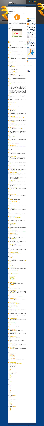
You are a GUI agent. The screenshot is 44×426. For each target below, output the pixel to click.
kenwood (10, 244)
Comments (29, 62)
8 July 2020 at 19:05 (14, 194)
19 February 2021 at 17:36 (15, 252)
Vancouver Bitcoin (11, 219)
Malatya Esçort (11, 404)
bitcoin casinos (24, 231)
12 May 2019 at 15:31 (13, 127)
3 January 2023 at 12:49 (15, 372)
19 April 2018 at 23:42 (12, 57)
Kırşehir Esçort (11, 403)
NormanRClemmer (11, 172)
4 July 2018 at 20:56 (13, 74)
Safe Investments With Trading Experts (18, 363)
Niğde (10, 409)
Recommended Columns (10, 6)
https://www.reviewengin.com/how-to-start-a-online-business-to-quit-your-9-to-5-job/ (17, 117)
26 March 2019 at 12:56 (13, 116)
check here (15, 174)
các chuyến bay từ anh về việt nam (12, 278)
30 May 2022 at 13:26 (13, 347)
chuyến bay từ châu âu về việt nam (12, 279)
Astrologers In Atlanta (11, 265)
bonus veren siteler (11, 372)
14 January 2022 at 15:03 (15, 332)
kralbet (10, 374)
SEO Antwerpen (19, 253)
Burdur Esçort (11, 401)
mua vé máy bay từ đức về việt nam (13, 276)
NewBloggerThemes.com (29, 425)
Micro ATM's (30, 41)
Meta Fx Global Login (14, 292)
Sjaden (10, 123)
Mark (10, 116)
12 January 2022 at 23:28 (15, 298)
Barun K (10, 180)
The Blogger (11, 109)
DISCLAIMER (14, 6)
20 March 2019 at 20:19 (13, 112)
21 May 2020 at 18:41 (15, 172)
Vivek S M (28, 70)
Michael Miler (11, 290)
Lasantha (20, 425)
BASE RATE (28, 44)
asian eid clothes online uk (12, 337)
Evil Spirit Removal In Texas (12, 284)
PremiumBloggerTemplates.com (24, 425)
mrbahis (10, 370)
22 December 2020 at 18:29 (14, 230)
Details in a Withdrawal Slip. (31, 36)
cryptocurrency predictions (13, 121)
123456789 (11, 216)
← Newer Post (9, 44)
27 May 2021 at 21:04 (14, 259)
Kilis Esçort (10, 402)
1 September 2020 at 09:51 (15, 219)
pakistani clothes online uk (14, 330)
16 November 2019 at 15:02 (13, 145)
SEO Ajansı (10, 397)
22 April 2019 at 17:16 (13, 123)
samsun (10, 392)
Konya (10, 408)
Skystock (10, 362)
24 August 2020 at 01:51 (14, 216)
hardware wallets (13, 66)
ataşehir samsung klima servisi (12, 355)
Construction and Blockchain (22, 146)
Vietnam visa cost (11, 348)
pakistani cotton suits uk (18, 303)
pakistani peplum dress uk (17, 299)
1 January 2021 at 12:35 (14, 233)
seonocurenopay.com (12, 224)
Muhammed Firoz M (28, 69)
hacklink (10, 369)
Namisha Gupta (11, 282)
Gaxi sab (10, 156)
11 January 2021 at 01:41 (13, 240)
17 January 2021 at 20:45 (14, 248)
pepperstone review (17, 143)
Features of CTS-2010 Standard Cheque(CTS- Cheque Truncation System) (31, 26)
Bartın (10, 407)
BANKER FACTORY (10, 2)
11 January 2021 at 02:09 (13, 244)
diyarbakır (10, 380)
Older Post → (25, 44)
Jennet (10, 208)
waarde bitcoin (16, 234)
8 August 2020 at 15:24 (13, 208)
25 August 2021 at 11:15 (14, 290)
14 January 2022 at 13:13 (15, 318)
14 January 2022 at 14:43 (15, 329)
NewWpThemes (15, 425)
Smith (10, 112)
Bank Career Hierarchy (29, 20)
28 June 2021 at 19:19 (14, 282)
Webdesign (18, 242)
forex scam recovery (20, 170)
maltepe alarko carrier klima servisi (12, 353)
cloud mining (17, 114)
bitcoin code (14, 136)
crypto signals (22, 128)
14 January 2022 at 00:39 (15, 302)
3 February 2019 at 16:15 (14, 109)
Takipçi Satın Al (11, 396)
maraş (10, 390)
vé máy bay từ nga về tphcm (12, 277)
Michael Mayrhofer (11, 201)
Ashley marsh (11, 343)
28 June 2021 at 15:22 (16, 273)
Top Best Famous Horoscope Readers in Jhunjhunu (14, 270)
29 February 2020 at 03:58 (13, 156)
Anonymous (11, 230)
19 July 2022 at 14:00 (13, 358)
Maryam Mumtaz (11, 298)
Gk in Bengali (11, 257)
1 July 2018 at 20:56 (13, 71)
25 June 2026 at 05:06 (14, 399)
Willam (10, 347)
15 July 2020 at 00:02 (15, 201)
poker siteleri (11, 376)
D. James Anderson (11, 252)
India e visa (11, 358)
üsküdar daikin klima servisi (12, 354)
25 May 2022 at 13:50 (14, 343)
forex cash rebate (20, 296)
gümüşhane (11, 381)
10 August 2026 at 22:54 (14, 406)
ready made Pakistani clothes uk (16, 309)
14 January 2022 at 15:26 (15, 336)
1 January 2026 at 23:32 (14, 395)
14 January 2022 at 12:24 (15, 305)
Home (17, 44)
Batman (10, 410)
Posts (28, 61)
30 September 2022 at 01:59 (13, 362)
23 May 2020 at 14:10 (13, 180)
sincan (10, 386)
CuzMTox (10, 223)
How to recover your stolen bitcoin (18, 217)
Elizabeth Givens (11, 194)
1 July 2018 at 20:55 (13, 68)
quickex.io (18, 178)
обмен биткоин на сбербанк (13, 238)
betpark (10, 375)
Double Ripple (12, 62)
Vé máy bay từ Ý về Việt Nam (12, 273)
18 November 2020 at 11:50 (13, 223)
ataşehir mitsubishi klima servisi (12, 356)
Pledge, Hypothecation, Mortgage (30, 34)
